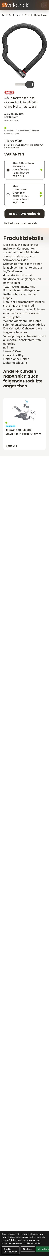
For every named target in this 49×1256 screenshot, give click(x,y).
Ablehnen (27, 1249)
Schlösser (14, 14)
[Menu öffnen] (44, 5)
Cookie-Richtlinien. (32, 1243)
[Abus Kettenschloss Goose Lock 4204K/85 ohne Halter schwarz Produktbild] (24, 50)
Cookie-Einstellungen (10, 1250)
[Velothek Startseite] (15, 4)
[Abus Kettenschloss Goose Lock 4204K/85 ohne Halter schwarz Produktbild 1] (24, 84)
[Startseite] (3, 15)
